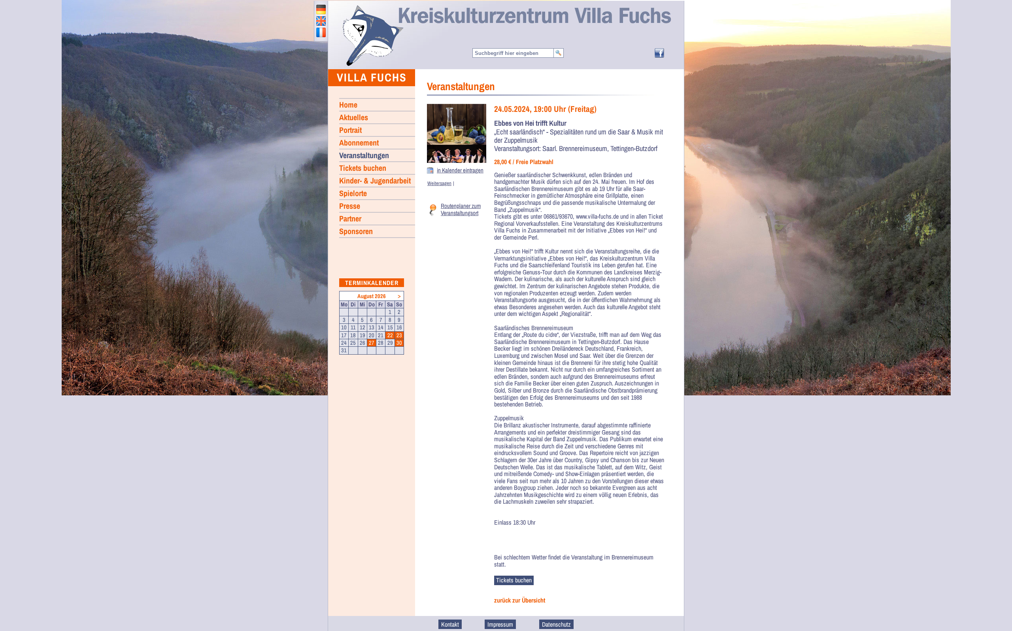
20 (371, 335)
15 (390, 327)
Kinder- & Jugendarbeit (375, 180)
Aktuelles (353, 117)
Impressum (500, 624)
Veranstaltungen (364, 155)
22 (390, 335)
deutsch (321, 9)
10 (344, 327)
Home (372, 35)
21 (380, 335)
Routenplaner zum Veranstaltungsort (461, 209)
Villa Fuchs (372, 77)
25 (353, 343)
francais (321, 32)
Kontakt (450, 624)
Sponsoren (356, 231)
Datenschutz (556, 624)
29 (390, 343)
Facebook (659, 53)
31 (344, 350)
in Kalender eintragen (460, 170)
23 (399, 335)
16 (399, 327)
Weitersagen (439, 183)
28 (380, 343)
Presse (349, 205)
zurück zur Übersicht (519, 600)
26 (362, 343)
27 (371, 343)
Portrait (350, 130)
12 (362, 327)
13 (371, 327)
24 (344, 343)
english (321, 21)
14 (380, 327)
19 (362, 335)
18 (353, 335)
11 (353, 327)
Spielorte (353, 193)
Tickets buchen (362, 167)
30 (399, 343)
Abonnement (359, 142)
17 (344, 335)
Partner (350, 218)
